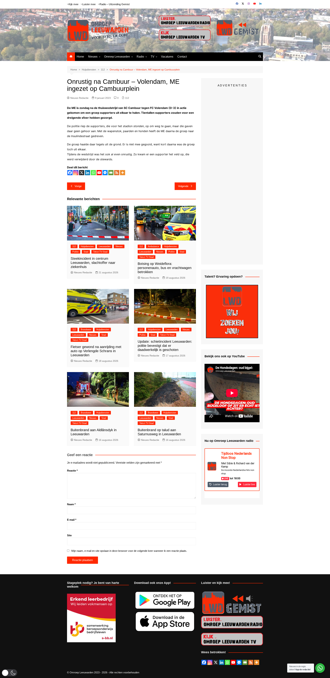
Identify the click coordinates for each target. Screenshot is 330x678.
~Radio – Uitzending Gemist (114, 4)
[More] (122, 172)
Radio (140, 56)
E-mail (71, 519)
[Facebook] (70, 172)
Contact (182, 56)
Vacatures (167, 56)
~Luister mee (88, 4)
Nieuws (92, 56)
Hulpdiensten (87, 246)
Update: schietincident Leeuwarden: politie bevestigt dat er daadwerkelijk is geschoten (165, 346)
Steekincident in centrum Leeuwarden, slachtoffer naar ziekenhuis (93, 263)
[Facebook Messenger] (105, 172)
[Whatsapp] (93, 172)
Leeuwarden (105, 246)
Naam (71, 504)
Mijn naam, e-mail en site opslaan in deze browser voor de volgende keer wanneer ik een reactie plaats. (129, 550)
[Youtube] (99, 172)
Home (80, 56)
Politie (75, 251)
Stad (86, 251)
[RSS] (116, 172)
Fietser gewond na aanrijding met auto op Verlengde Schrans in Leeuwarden (96, 351)
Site (69, 535)
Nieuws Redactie (79, 98)
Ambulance (153, 246)
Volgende (183, 186)
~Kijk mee (72, 4)
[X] (81, 172)
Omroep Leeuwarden (117, 56)
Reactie (72, 470)
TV (152, 56)
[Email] (110, 172)
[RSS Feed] (250, 662)
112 (127, 98)
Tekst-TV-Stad (100, 251)
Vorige (78, 186)
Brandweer (86, 329)
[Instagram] (75, 172)
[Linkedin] (87, 172)
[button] (9, 672)
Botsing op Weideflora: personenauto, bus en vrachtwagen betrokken (164, 268)
